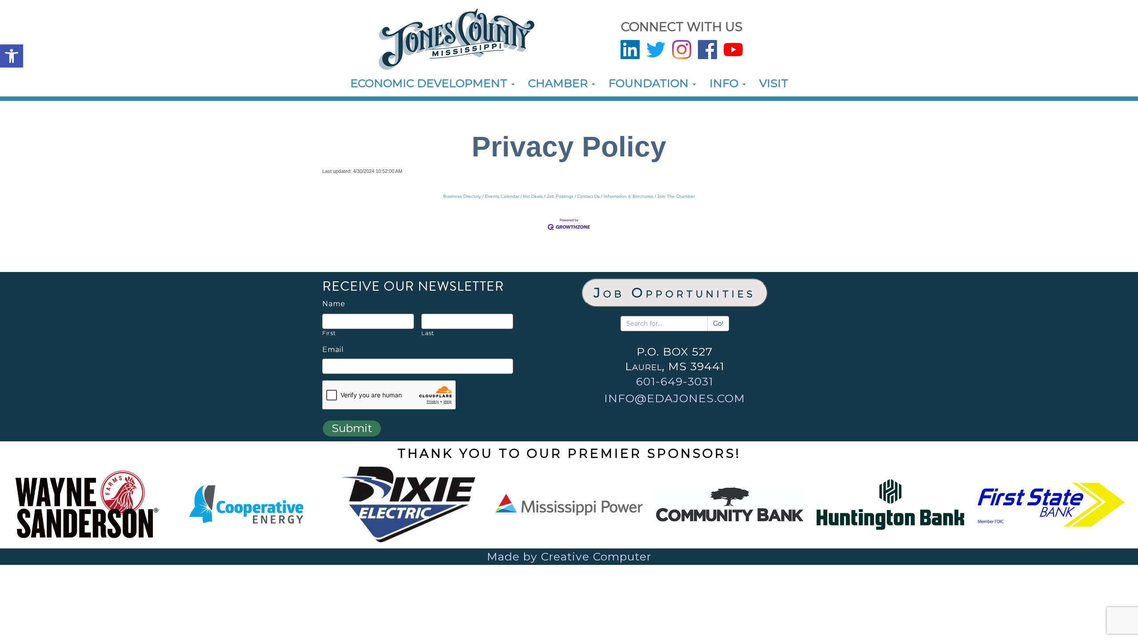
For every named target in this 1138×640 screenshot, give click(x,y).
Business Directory (462, 196)
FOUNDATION (650, 83)
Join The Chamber (676, 196)
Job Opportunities (675, 292)
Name (333, 304)
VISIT (773, 83)
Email (333, 349)
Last (427, 332)
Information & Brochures (628, 196)
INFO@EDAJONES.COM (674, 398)
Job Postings (560, 196)
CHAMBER (559, 83)
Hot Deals (533, 196)
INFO (725, 83)
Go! (718, 324)
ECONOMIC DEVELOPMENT (430, 83)
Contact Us (588, 196)
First (329, 332)
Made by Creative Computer (569, 556)
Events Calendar (502, 196)
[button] (11, 56)
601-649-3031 (674, 381)
